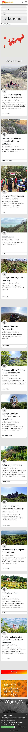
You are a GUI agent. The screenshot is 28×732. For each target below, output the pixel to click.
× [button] (26, 714)
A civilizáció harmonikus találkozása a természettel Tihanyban (12, 640)
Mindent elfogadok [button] (7, 726)
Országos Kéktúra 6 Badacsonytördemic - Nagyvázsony (11, 416)
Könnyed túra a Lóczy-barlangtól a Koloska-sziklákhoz (11, 141)
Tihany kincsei (8, 236)
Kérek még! (14, 672)
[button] (13, 42)
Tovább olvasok (12, 720)
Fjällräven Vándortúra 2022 (13, 196)
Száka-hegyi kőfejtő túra (12, 465)
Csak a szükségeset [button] (21, 726)
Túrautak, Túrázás (6, 24)
